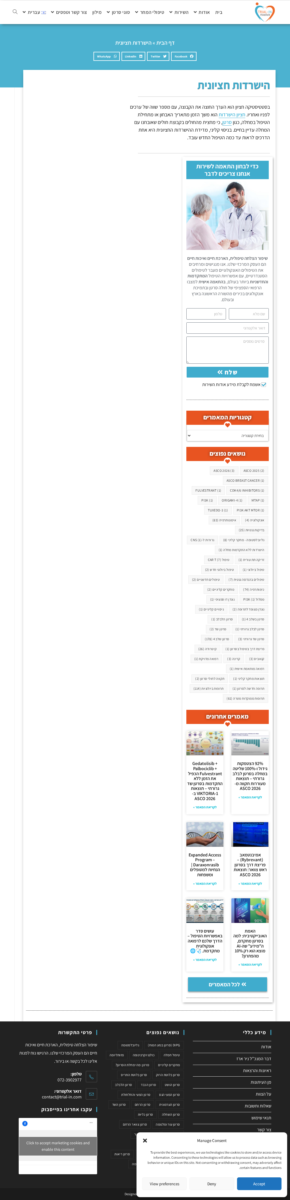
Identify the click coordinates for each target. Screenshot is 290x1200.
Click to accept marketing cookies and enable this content (58, 1146)
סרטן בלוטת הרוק (168, 1075)
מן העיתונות (261, 1082)
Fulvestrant (208, 490)
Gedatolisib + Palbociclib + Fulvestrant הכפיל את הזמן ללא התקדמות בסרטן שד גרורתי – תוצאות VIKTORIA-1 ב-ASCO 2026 (205, 780)
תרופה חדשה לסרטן (249, 688)
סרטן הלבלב (222, 619)
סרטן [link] (227, 122)
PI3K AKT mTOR (251, 510)
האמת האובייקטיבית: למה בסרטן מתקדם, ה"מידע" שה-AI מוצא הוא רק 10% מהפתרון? (250, 943)
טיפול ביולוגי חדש (219, 569)
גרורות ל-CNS (202, 540)
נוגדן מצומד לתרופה (249, 609)
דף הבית (165, 42)
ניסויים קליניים (211, 609)
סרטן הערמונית (169, 1104)
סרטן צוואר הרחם (135, 1124)
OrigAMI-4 (232, 500)
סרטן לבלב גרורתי (250, 629)
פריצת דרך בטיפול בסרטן (244, 649)
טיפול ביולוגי (254, 569)
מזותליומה (117, 1055)
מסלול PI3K (254, 599)
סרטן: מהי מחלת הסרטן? (132, 1065)
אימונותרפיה (224, 520)
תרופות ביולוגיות (208, 688)
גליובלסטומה (130, 1045)
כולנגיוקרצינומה (144, 1055)
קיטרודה (207, 649)
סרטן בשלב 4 (253, 619)
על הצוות (263, 1094)
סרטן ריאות (122, 1154)
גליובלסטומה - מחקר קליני (244, 540)
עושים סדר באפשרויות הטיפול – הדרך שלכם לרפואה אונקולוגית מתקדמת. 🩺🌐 (205, 941)
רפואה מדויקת (206, 659)
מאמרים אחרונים (227, 716)
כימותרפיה (254, 589)
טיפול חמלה (172, 1055)
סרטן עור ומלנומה (168, 1124)
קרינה (233, 659)
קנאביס (257, 659)
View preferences (164, 1183)
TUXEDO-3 (218, 510)
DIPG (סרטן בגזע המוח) (164, 1045)
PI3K (207, 500)
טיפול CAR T (219, 560)
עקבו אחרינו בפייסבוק (66, 1109)
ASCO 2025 (254, 470)
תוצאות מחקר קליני (248, 678)
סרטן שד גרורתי (251, 639)
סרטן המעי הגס (169, 1094)
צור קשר (264, 1130)
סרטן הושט (172, 1085)
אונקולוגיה (255, 520)
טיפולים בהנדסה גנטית (247, 579)
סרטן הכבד (148, 1085)
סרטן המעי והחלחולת (135, 1094)
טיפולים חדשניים (206, 579)
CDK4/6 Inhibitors (247, 490)
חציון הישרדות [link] (232, 114)
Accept (259, 1183)
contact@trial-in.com (62, 1097)
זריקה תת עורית (251, 560)
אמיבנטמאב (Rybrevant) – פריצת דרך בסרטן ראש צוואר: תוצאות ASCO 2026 (250, 865)
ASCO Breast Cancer (246, 480)
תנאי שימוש (261, 1118)
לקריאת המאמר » (250, 797)
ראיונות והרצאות (257, 1070)
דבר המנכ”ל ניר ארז (253, 1059)
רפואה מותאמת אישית (247, 669)
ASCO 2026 (224, 470)
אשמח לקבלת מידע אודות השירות (231, 384)
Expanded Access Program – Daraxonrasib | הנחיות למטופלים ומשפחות (205, 865)
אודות (266, 1047)
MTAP (258, 500)
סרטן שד (218, 629)
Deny (211, 1183)
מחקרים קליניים (220, 589)
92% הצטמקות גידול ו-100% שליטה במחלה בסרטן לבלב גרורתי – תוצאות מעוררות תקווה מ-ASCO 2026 (250, 775)
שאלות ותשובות (258, 1106)
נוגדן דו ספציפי (222, 599)
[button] (145, 1140)
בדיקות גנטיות (252, 530)
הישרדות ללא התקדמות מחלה (242, 550)
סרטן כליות (145, 1114)
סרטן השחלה (171, 1114)
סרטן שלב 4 (217, 639)
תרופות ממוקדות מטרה (246, 698)
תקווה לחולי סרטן (209, 678)
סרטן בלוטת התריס (134, 1075)
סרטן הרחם (143, 1104)
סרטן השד (119, 1104)
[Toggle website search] (15, 12)
